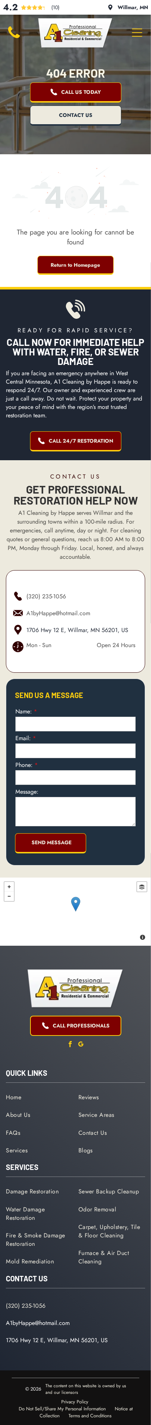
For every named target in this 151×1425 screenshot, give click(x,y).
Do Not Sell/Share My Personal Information (62, 1408)
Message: (26, 791)
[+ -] (75, 912)
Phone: (24, 765)
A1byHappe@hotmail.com (58, 613)
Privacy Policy (74, 1401)
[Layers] (142, 886)
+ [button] (9, 886)
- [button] (9, 896)
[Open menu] (137, 32)
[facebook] (70, 1045)
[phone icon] (14, 39)
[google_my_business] (81, 1045)
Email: (23, 738)
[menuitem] (39, 1097)
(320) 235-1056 (46, 596)
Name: (23, 711)
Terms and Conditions (90, 1415)
